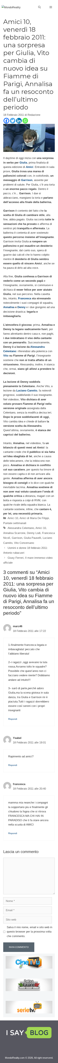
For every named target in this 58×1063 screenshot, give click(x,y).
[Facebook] (6, 121)
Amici (29, 167)
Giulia (23, 162)
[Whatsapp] (25, 121)
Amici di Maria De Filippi (34, 518)
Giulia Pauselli (32, 537)
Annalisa (8, 307)
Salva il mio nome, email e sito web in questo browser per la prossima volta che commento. (29, 932)
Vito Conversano (24, 542)
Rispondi (12, 719)
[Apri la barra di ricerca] (39, 7)
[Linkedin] (19, 121)
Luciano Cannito (26, 390)
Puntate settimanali (14, 523)
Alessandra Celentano (21, 528)
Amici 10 (13, 518)
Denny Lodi (33, 533)
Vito (5, 355)
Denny (21, 307)
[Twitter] (12, 121)
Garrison (26, 180)
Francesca (24, 298)
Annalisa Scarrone (14, 533)
